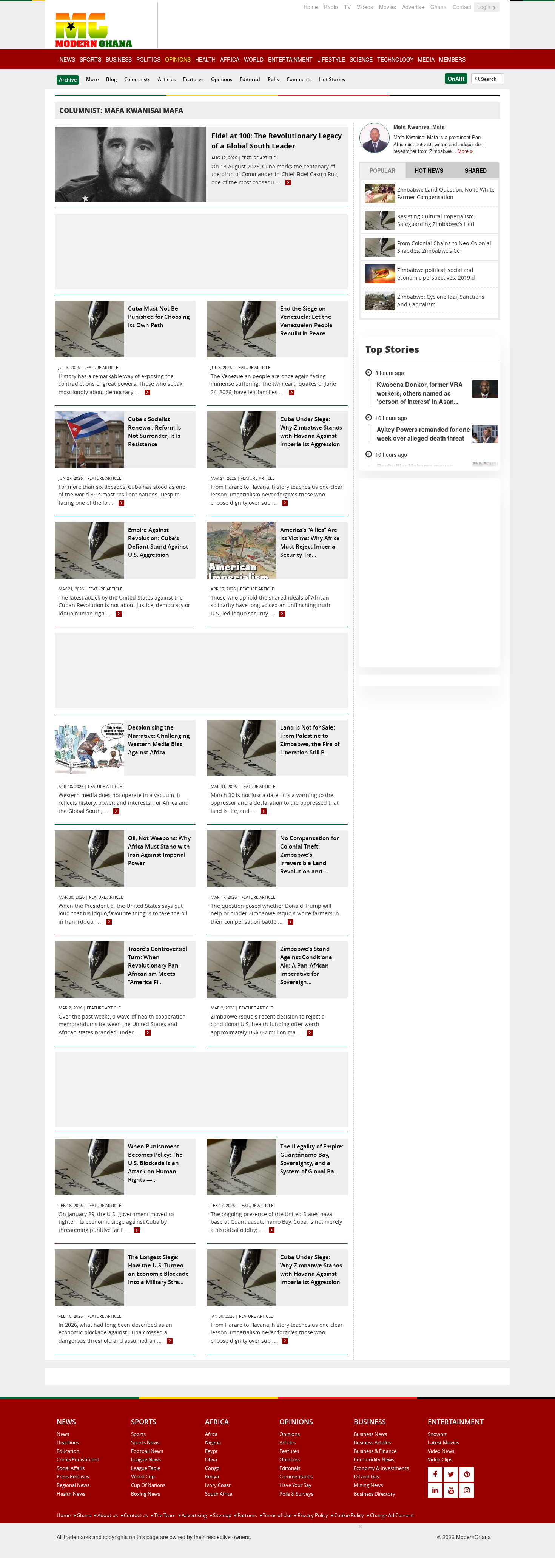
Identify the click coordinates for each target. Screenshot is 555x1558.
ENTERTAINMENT (290, 59)
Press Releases (73, 1476)
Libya (211, 1459)
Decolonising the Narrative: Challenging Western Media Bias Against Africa (159, 739)
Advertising (193, 1515)
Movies (387, 7)
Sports (138, 1434)
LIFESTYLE (331, 59)
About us (107, 1515)
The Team (164, 1515)
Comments (299, 79)
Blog (111, 79)
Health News (71, 1493)
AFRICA (229, 59)
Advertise (413, 7)
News (63, 1434)
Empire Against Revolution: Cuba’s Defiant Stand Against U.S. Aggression (158, 542)
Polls (273, 79)
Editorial (250, 79)
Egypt (211, 1451)
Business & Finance (375, 1451)
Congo (212, 1468)
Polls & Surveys (296, 1493)
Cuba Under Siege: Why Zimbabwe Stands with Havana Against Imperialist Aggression (311, 431)
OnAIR (456, 78)
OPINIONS (178, 59)
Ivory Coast (218, 1485)
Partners (246, 1515)
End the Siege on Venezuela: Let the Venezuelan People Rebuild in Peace (306, 320)
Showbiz (437, 1434)
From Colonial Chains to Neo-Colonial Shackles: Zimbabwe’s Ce (444, 247)
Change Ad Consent (391, 1515)
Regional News (73, 1485)
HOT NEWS (429, 170)
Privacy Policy (312, 1515)
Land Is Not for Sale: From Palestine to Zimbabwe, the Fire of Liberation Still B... (309, 739)
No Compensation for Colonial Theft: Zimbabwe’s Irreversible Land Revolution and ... (309, 854)
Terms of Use (276, 1515)
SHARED (476, 170)
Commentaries (296, 1476)
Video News (441, 1451)
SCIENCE (361, 59)
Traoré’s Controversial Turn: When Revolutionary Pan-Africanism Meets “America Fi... (157, 965)
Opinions (221, 79)
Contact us (135, 1515)
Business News (370, 1434)
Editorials (289, 1468)
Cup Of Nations (148, 1485)
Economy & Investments (381, 1468)
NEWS (67, 59)
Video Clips (440, 1459)
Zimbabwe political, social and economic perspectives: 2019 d (436, 273)
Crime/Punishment (78, 1459)
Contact (462, 7)
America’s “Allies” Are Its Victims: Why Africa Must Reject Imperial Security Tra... (310, 542)
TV (347, 7)
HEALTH (205, 59)
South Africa (218, 1493)
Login (484, 7)
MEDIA (426, 59)
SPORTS (90, 59)
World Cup (143, 1476)
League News (146, 1459)
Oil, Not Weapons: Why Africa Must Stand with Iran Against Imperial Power (159, 850)
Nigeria (213, 1442)
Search (488, 79)
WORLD (254, 59)
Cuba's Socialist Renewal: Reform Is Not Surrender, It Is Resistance (154, 431)
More (92, 79)
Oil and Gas (366, 1476)
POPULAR (382, 170)
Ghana (438, 7)
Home (311, 7)
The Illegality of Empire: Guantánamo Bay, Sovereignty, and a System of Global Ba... (312, 1158)
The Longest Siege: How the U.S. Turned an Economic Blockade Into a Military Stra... (158, 1269)
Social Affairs (71, 1468)
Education (68, 1451)
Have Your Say (295, 1485)
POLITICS (148, 59)
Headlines (68, 1442)
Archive (68, 79)
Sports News (145, 1442)
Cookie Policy (348, 1515)
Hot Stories (332, 79)
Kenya (212, 1476)
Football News (147, 1451)
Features (193, 79)
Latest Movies (443, 1442)
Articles (167, 79)
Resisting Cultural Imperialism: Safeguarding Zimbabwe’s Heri (436, 220)
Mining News (368, 1485)
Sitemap (221, 1515)
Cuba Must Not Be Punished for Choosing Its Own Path (159, 316)
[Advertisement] (201, 251)
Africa (211, 1434)
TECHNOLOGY (395, 59)
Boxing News (145, 1493)
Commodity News (374, 1459)
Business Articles (372, 1442)
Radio (331, 7)
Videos (365, 7)
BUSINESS (119, 59)
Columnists (137, 79)
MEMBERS (452, 59)
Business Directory (374, 1493)
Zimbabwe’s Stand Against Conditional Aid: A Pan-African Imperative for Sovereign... (307, 965)
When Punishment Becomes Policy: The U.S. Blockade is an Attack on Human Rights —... (155, 1163)
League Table (145, 1468)
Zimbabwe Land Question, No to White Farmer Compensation (446, 193)
